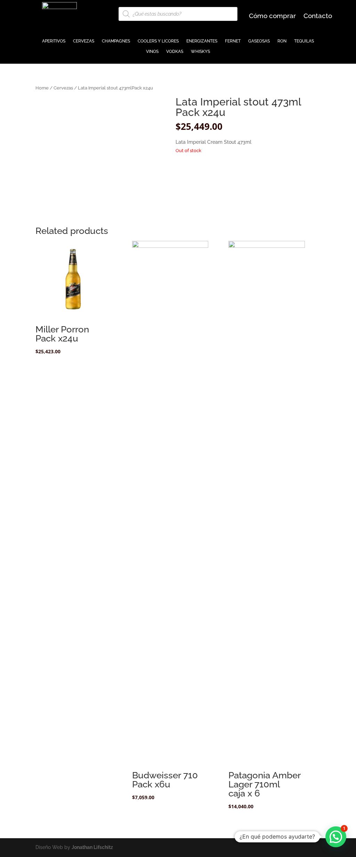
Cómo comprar (272, 16)
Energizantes (201, 41)
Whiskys (200, 51)
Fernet (233, 41)
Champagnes (116, 41)
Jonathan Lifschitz (92, 847)
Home (42, 88)
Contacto (318, 16)
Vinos (152, 51)
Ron (281, 41)
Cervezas (83, 41)
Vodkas (174, 51)
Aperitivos (53, 41)
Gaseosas (259, 41)
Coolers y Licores (158, 41)
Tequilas (304, 41)
